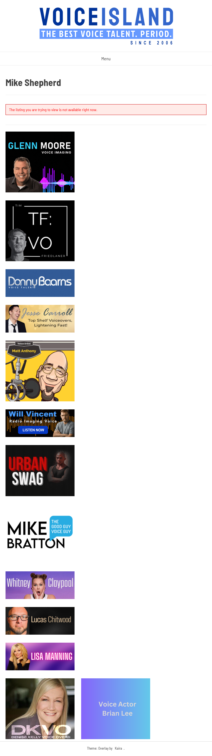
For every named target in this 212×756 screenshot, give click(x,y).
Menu (106, 58)
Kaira (118, 748)
